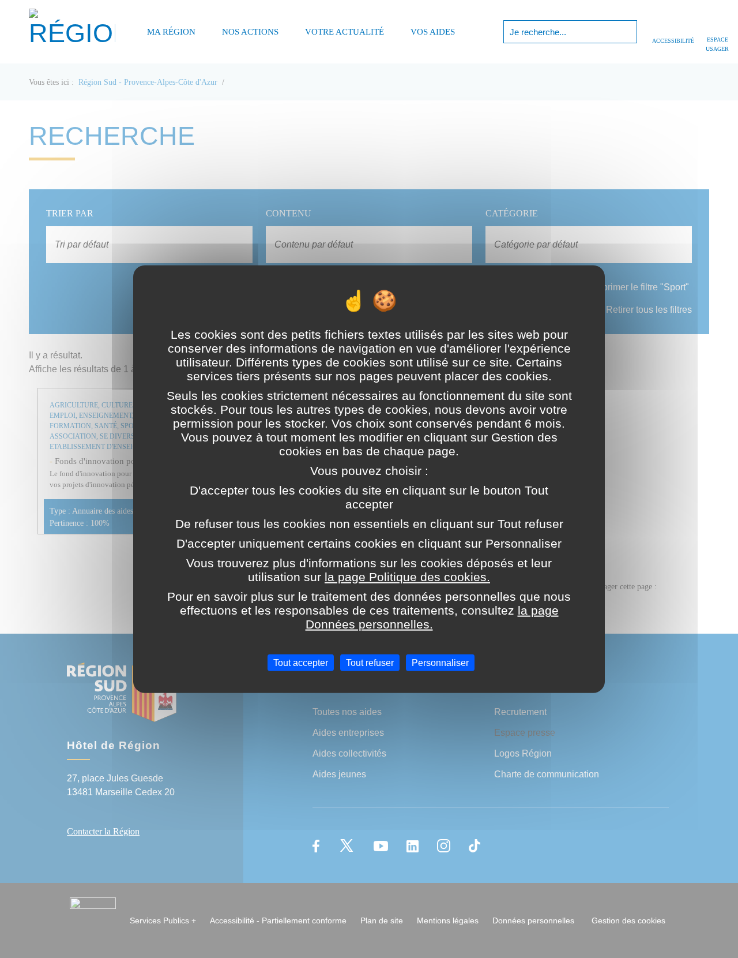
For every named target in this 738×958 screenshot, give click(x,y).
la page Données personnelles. (432, 616)
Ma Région (171, 31)
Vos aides (433, 31)
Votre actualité (344, 31)
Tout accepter (300, 662)
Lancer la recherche (627, 31)
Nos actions (250, 31)
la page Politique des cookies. (407, 576)
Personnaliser (440, 662)
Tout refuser (370, 662)
